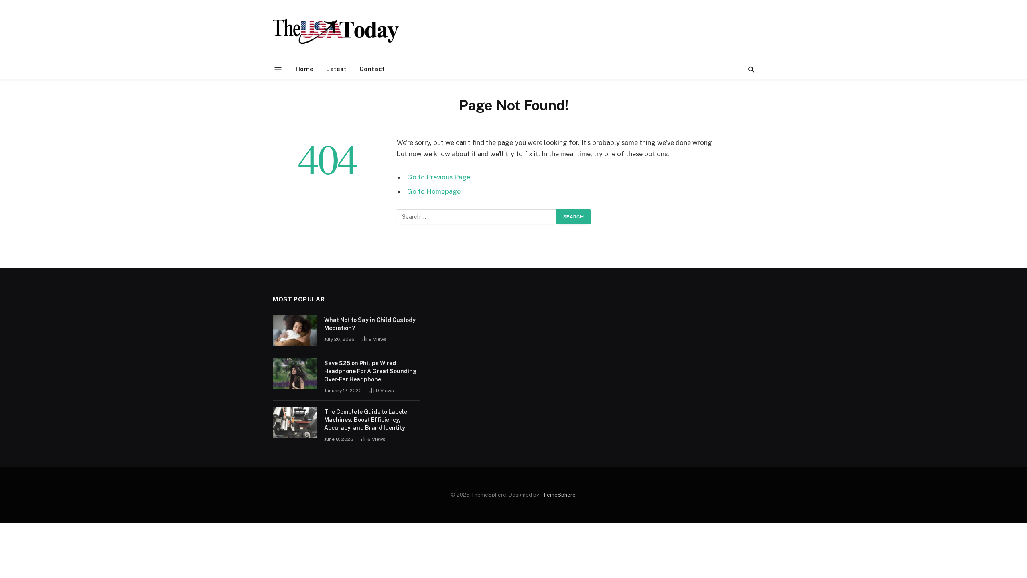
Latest (336, 68)
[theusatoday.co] (336, 29)
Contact (372, 68)
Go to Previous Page (438, 177)
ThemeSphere (558, 495)
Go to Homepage (434, 191)
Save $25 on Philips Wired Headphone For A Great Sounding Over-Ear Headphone (370, 371)
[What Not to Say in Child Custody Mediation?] (295, 330)
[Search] (750, 69)
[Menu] (278, 69)
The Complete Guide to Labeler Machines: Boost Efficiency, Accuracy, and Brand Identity (367, 420)
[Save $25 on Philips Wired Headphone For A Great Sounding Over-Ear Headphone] (295, 373)
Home (304, 68)
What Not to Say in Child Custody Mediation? (370, 324)
